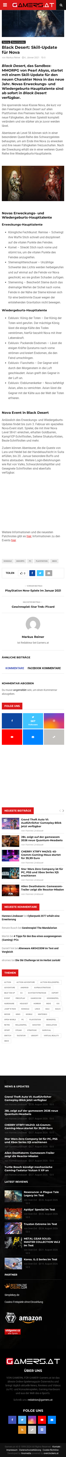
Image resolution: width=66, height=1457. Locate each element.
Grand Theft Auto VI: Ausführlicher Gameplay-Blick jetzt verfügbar (41, 823)
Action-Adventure (25, 982)
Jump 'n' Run (10, 1009)
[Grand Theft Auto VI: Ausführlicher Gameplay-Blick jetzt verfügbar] (10, 823)
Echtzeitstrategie (37, 993)
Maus (57, 1009)
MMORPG (20, 561)
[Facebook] (12, 1420)
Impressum (12, 1450)
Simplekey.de (12, 1294)
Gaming (6, 42)
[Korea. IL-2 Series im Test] (13, 1263)
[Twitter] (22, 1420)
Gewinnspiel (53, 998)
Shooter (36, 1025)
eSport (55, 993)
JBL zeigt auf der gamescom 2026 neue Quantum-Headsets (42, 838)
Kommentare (15, 668)
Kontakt (56, 1446)
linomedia (26, 1453)
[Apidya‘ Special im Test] (13, 1213)
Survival (46, 1030)
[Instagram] (32, 1420)
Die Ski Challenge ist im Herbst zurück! (37, 960)
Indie (48, 1004)
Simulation (51, 1025)
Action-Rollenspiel (49, 982)
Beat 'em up (9, 993)
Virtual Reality (51, 1036)
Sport (7, 1030)
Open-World (10, 1020)
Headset (24, 1004)
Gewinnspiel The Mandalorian (39, 927)
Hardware (9, 1004)
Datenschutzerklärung (30, 1450)
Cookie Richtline (50, 1450)
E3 (21, 993)
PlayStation (41, 561)
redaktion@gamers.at (40, 1399)
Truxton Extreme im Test (40, 1224)
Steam (18, 1030)
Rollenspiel (21, 1025)
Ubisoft (34, 1036)
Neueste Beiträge (17, 810)
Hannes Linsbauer (34, 830)
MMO (18, 1014)
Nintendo (42, 1014)
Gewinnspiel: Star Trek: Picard (33, 606)
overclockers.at (51, 1453)
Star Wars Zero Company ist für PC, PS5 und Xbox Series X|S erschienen (42, 872)
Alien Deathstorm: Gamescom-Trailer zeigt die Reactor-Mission (42, 888)
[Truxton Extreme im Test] (13, 1228)
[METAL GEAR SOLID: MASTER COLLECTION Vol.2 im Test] (13, 1243)
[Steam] (32, 1430)
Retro (7, 1025)
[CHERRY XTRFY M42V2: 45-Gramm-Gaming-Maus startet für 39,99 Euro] (10, 855)
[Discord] (42, 1430)
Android (25, 988)
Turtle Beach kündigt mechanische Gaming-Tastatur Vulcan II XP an (28, 1168)
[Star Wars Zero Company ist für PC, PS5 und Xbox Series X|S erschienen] (10, 873)
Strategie (32, 1030)
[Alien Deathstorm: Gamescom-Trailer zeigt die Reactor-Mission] (10, 890)
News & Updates (18, 42)
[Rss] (22, 1430)
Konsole (8, 561)
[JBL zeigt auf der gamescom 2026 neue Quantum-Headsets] (10, 841)
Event (7, 998)
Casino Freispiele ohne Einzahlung (24, 1301)
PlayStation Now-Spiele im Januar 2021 (33, 590)
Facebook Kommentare (44, 668)
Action (7, 982)
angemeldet (20, 689)
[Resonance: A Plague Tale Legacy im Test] (13, 1196)
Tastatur (21, 1036)
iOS (57, 1004)
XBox (54, 561)
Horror (37, 1004)
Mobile (29, 1014)
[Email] (52, 1420)
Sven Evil (32, 1214)
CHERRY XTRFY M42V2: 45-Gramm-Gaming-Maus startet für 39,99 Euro (41, 855)
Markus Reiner (13, 57)
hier (29, 536)
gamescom (36, 998)
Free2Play (20, 998)
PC (30, 561)
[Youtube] (42, 1420)
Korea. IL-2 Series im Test (40, 1259)
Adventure (9, 988)
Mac (47, 1009)
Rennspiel (51, 1020)
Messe (7, 1014)
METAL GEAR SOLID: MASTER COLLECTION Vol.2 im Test (42, 1242)
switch (7, 1036)
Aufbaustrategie (42, 988)
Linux (37, 1009)
